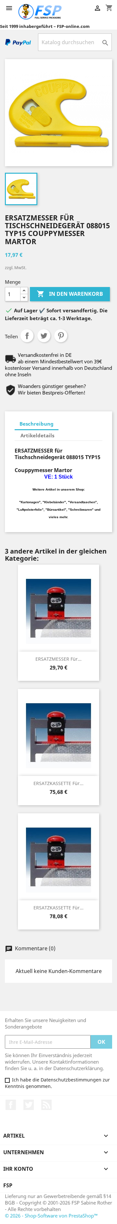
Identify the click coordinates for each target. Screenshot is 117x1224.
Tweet (43, 335)
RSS (46, 1105)
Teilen (26, 335)
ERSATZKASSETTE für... (58, 783)
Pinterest (60, 335)
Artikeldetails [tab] (37, 435)
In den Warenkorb (70, 294)
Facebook (11, 1105)
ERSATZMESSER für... (58, 659)
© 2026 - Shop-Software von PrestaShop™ (51, 1215)
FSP (7, 1185)
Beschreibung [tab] (37, 423)
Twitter (28, 1105)
